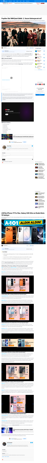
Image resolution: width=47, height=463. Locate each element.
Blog (20, 1)
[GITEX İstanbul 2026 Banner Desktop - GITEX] (23, 2)
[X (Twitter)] (30, 442)
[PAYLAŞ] (27, 48)
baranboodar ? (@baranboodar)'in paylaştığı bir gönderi (11, 91)
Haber (17, 1)
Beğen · (3, 456)
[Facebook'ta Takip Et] (36, 84)
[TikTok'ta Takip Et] (44, 84)
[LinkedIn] (32, 145)
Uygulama (10, 1)
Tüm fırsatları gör (40, 69)
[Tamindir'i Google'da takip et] (17, 142)
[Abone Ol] (33, 48)
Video (24, 1)
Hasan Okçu (4, 47)
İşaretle (8, 456)
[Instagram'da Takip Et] (38, 84)
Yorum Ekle (4, 451)
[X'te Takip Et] (40, 84)
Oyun (14, 1)
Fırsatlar (27, 1)
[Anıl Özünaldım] (4, 442)
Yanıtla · (6, 456)
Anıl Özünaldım (5, 245)
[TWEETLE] (29, 48)
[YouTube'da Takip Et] (42, 84)
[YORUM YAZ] (31, 48)
